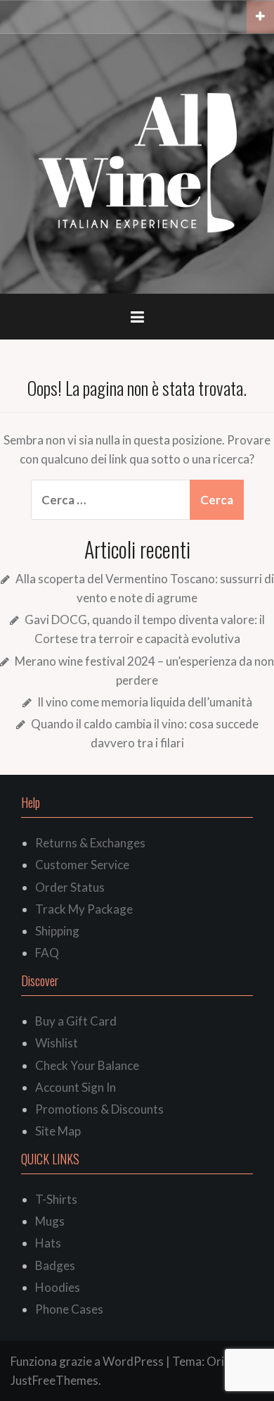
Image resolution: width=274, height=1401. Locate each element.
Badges (55, 1265)
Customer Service (82, 864)
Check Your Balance (87, 1065)
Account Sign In (75, 1087)
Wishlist (56, 1042)
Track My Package (84, 909)
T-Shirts (56, 1199)
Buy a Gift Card (76, 1021)
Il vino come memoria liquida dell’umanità (144, 702)
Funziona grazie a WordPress (87, 1361)
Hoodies (57, 1287)
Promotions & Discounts (99, 1109)
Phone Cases (69, 1309)
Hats (48, 1242)
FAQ (47, 952)
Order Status (70, 887)
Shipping (57, 930)
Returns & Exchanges (90, 842)
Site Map (58, 1130)
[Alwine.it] (137, 162)
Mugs (50, 1221)
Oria (218, 1361)
